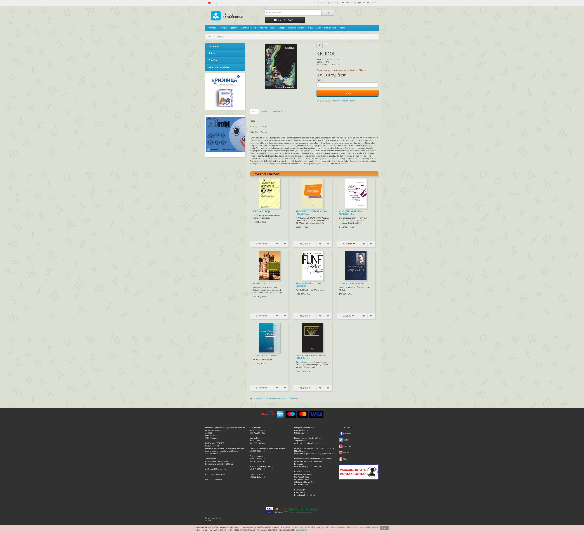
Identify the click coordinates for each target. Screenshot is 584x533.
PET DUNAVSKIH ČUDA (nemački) (308, 284)
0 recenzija (335, 101)
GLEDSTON (258, 283)
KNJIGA (220, 37)
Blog (345, 459)
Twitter (345, 440)
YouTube (347, 453)
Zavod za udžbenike (213, 518)
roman (265, 398)
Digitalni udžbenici (248, 28)
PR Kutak (223, 28)
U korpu (347, 93)
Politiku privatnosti (337, 527)
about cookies (301, 530)
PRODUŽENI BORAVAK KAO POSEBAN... (311, 212)
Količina (319, 80)
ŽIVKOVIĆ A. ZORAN (330, 59)
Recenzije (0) (277, 111)
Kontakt (342, 28)
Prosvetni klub (330, 28)
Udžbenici (234, 28)
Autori (318, 28)
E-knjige (281, 28)
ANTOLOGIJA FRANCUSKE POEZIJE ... (311, 356)
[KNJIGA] (281, 66)
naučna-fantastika (290, 398)
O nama (212, 28)
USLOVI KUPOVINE (213, 479)
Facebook (347, 433)
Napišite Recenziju (349, 101)
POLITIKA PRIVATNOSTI (215, 474)
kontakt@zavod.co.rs (218, 469)
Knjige (272, 28)
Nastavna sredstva (296, 28)
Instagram (347, 446)
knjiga (258, 398)
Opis (254, 111)
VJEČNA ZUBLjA (261, 211)
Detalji (264, 111)
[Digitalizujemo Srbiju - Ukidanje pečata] (359, 472)
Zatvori (384, 528)
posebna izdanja (275, 398)
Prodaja (310, 28)
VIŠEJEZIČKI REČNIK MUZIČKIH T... (350, 212)
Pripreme (263, 28)
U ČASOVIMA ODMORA (265, 355)
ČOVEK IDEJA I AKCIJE (351, 283)
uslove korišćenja (358, 527)
